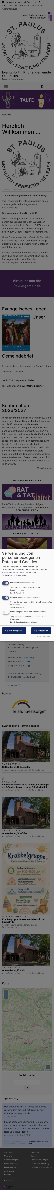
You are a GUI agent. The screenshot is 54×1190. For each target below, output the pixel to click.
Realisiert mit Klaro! (44, 637)
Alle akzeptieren (41, 630)
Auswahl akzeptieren (14, 630)
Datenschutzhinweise (11, 575)
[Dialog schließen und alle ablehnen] (52, 551)
